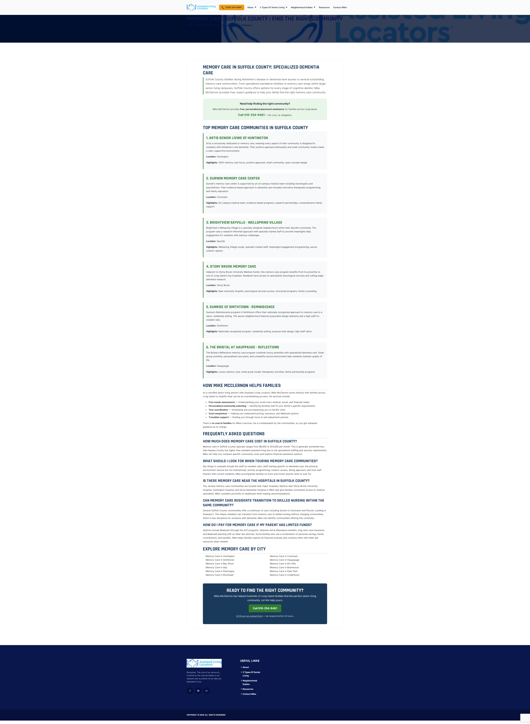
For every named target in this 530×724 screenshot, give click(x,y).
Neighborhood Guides (303, 7)
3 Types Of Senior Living (273, 7)
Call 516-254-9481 (251, 115)
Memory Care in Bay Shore (220, 563)
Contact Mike (340, 7)
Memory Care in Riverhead (219, 574)
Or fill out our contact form (249, 616)
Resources (324, 7)
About (251, 7)
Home (189, 25)
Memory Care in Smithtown (220, 559)
